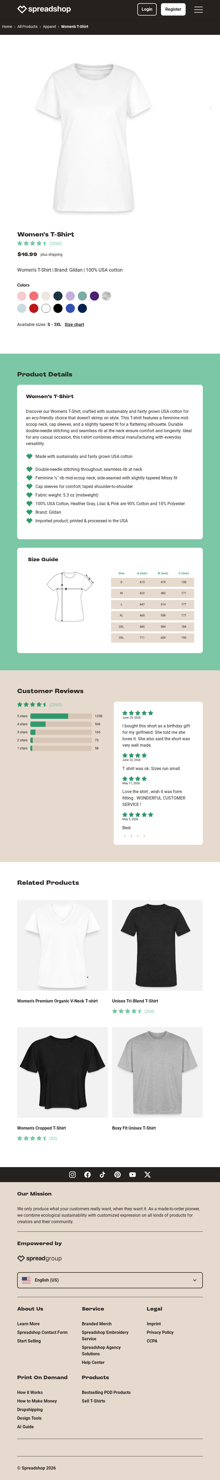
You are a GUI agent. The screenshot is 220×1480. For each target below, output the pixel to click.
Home (7, 26)
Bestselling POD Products (106, 1392)
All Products (27, 26)
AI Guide (25, 1426)
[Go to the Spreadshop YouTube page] (132, 1174)
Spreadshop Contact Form (42, 1332)
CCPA (152, 1341)
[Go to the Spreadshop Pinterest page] (117, 1174)
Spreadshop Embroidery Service (105, 1335)
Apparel (49, 26)
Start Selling (29, 1341)
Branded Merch (97, 1323)
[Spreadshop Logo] (44, 9)
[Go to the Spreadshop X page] (147, 1174)
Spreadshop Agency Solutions (101, 1350)
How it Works (30, 1392)
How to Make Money (37, 1401)
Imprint (154, 1323)
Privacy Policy (160, 1332)
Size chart (74, 324)
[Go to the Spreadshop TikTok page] (102, 1174)
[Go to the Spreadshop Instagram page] (72, 1174)
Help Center (93, 1362)
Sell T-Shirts (93, 1401)
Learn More (28, 1323)
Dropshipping (30, 1409)
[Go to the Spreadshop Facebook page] (87, 1174)
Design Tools (29, 1418)
